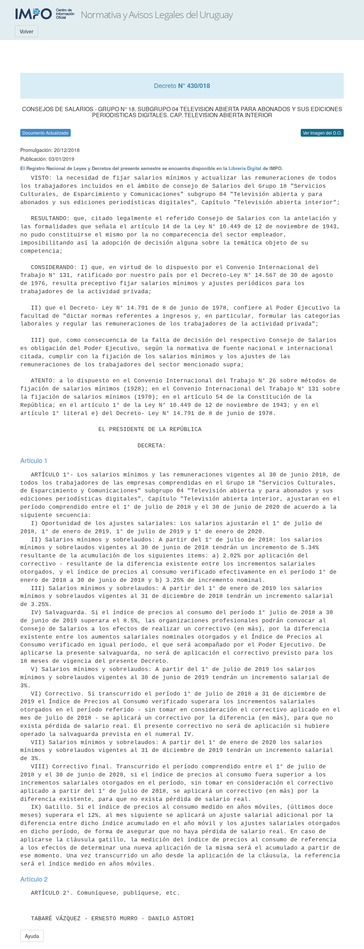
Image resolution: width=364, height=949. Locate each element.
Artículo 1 (34, 460)
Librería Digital (245, 168)
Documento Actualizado (45, 133)
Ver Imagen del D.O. (322, 133)
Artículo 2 (34, 878)
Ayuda (32, 935)
